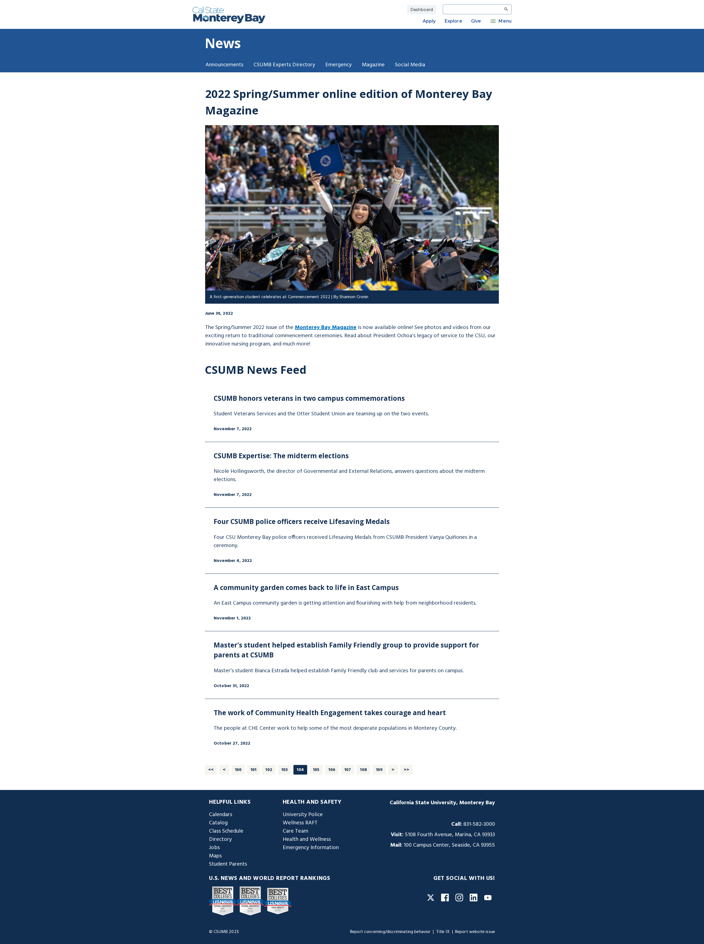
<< (211, 769)
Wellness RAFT (300, 823)
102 (268, 769)
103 (284, 769)
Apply (429, 21)
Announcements (224, 65)
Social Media (410, 65)
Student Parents (228, 864)
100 (238, 769)
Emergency (338, 65)
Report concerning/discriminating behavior (390, 931)
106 (331, 769)
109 (379, 769)
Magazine (373, 65)
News (223, 43)
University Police (303, 814)
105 (316, 769)
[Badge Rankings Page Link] (223, 901)
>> (406, 769)
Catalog (218, 823)
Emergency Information (311, 847)
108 (363, 769)
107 (347, 769)
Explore (453, 21)
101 (253, 769)
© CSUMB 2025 (224, 931)
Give (476, 21)
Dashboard (421, 9)
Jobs (214, 847)
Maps (215, 856)
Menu (505, 21)
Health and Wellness (307, 839)
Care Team (295, 831)
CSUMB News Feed (255, 369)
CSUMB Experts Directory (284, 65)
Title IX (443, 931)
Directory (220, 839)
